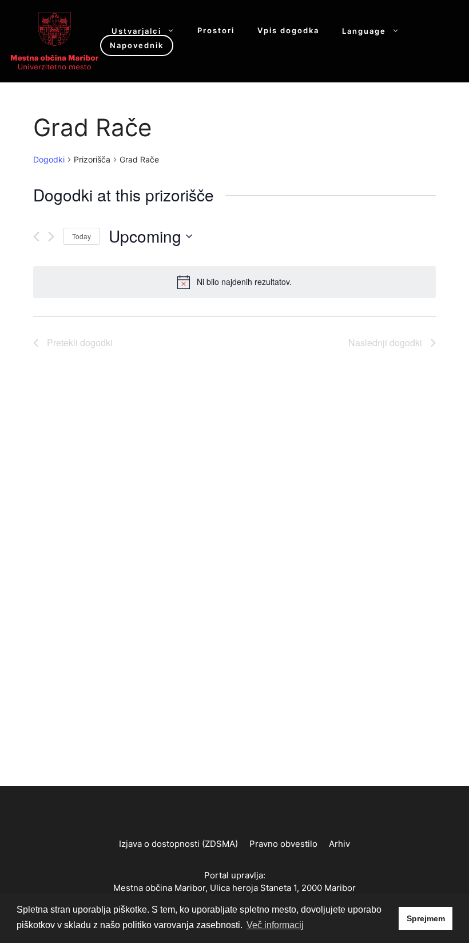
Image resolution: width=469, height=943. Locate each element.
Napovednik (137, 45)
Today (81, 236)
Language (364, 30)
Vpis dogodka (288, 30)
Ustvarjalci (136, 30)
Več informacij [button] (275, 925)
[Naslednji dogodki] (51, 236)
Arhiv (339, 843)
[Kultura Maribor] (54, 40)
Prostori (215, 30)
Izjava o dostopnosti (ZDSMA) (178, 843)
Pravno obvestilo (283, 843)
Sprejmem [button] (426, 918)
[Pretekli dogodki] (36, 236)
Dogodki (49, 159)
